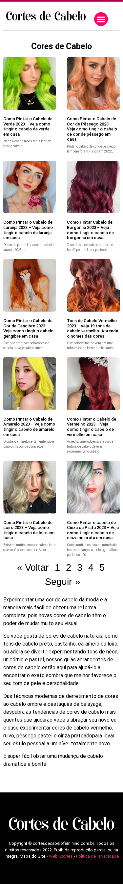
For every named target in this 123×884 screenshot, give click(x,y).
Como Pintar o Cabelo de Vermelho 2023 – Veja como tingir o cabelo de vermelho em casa (91, 427)
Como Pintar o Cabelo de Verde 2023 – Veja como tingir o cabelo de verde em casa (27, 126)
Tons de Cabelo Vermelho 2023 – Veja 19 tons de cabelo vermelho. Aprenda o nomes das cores (92, 328)
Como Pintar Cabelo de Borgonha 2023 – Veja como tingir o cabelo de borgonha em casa (90, 230)
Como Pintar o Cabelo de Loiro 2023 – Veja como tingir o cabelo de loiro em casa (28, 530)
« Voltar (33, 567)
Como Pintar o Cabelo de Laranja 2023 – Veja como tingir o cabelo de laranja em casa (28, 230)
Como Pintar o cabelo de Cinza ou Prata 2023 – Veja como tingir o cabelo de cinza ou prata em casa (93, 530)
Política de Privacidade (97, 856)
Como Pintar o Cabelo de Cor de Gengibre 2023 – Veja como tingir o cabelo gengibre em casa (28, 328)
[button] (101, 19)
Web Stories (60, 856)
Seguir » (62, 581)
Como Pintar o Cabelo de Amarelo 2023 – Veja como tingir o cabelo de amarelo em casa (29, 427)
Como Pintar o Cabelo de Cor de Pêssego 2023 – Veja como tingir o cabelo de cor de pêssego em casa (92, 129)
